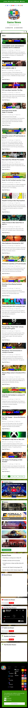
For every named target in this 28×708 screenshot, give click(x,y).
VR (19, 281)
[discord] (8, 5)
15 (20, 476)
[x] (9, 5)
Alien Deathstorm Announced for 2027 (13, 243)
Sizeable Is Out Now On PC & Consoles (11, 560)
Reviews (23, 1)
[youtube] (13, 5)
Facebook (11, 673)
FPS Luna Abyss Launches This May (12, 90)
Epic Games (5, 40)
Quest (16, 281)
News (10, 40)
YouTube (11, 680)
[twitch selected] (15, 5)
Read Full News (5, 57)
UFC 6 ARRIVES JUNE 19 (9, 68)
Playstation (17, 40)
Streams (17, 1)
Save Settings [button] (14, 703)
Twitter (11, 676)
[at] (18, 5)
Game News (14, 22)
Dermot (4, 50)
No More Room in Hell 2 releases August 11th (13, 570)
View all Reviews (6, 549)
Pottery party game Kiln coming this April (13, 306)
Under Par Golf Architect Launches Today (13, 180)
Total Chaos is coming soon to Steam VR (12, 557)
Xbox (4, 42)
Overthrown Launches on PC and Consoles (14, 263)
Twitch (11, 687)
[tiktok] (11, 5)
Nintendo (9, 177)
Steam (22, 40)
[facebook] (6, 5)
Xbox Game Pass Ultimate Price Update (13, 159)
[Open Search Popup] (24, 31)
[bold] (16, 5)
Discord (11, 684)
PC (12, 177)
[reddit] (20, 5)
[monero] (22, 5)
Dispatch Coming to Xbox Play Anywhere (13, 200)
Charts (5, 1)
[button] (5, 698)
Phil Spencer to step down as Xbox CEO (13, 439)
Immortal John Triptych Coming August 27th (12, 567)
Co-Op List (11, 1)
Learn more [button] (6, 696)
